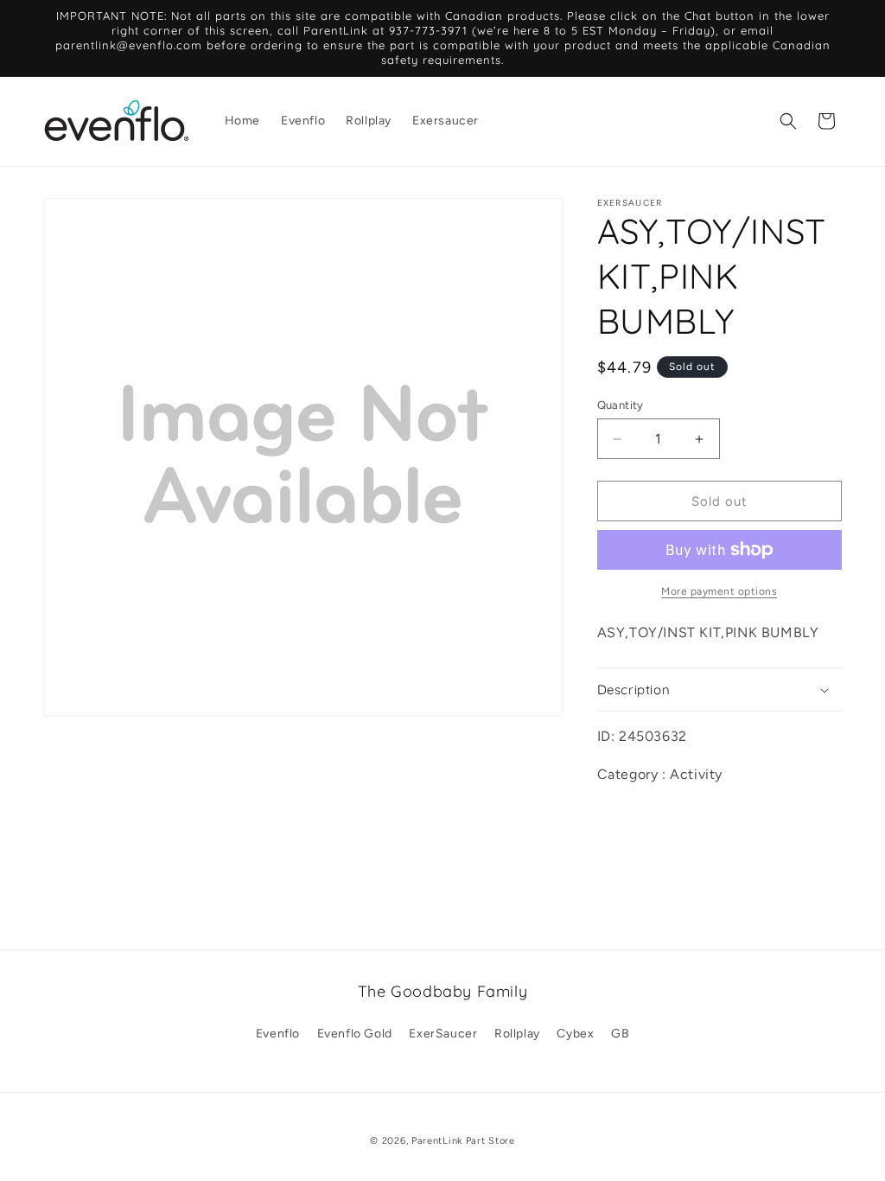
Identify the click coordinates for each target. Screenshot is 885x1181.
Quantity (620, 405)
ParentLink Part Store (463, 1140)
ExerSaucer (443, 1033)
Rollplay (517, 1033)
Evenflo (278, 1033)
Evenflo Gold (354, 1033)
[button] (788, 121)
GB (620, 1033)
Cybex (575, 1033)
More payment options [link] (719, 591)
